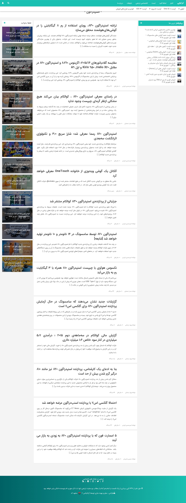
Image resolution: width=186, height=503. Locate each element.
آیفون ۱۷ (181, 8)
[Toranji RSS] (83, 481)
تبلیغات (129, 3)
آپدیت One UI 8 (170, 8)
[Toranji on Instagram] (93, 481)
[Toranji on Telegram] (88, 481)
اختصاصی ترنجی (142, 3)
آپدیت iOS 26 (141, 8)
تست (154, 3)
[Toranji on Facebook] (103, 481)
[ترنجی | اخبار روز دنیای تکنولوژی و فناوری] (180, 3)
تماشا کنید (162, 3)
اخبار (171, 3)
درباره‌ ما (120, 3)
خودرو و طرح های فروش (125, 8)
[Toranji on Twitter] (98, 481)
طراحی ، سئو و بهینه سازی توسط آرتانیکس (98, 493)
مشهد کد (74, 493)
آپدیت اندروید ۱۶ (155, 8)
